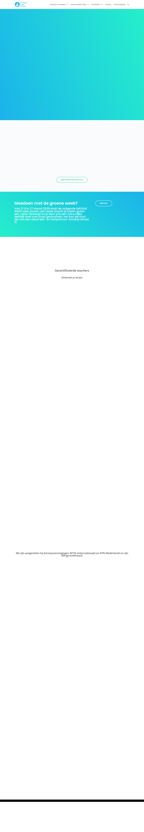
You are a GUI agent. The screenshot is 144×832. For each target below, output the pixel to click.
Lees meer (72, 472)
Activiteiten (95, 4)
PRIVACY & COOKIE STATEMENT (90, 790)
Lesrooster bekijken (108, 751)
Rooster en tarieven (57, 4)
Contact (108, 4)
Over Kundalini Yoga (78, 4)
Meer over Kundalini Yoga (72, 180)
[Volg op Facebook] (72, 782)
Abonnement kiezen (108, 760)
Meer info (104, 203)
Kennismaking (119, 4)
